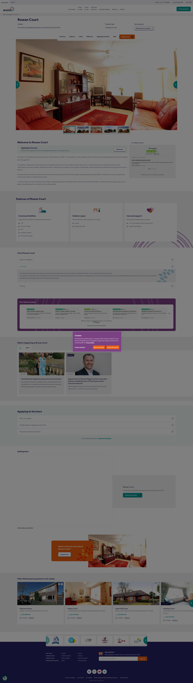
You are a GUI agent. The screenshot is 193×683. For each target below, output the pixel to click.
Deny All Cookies (99, 347)
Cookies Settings (80, 347)
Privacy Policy (90, 342)
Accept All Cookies (112, 347)
